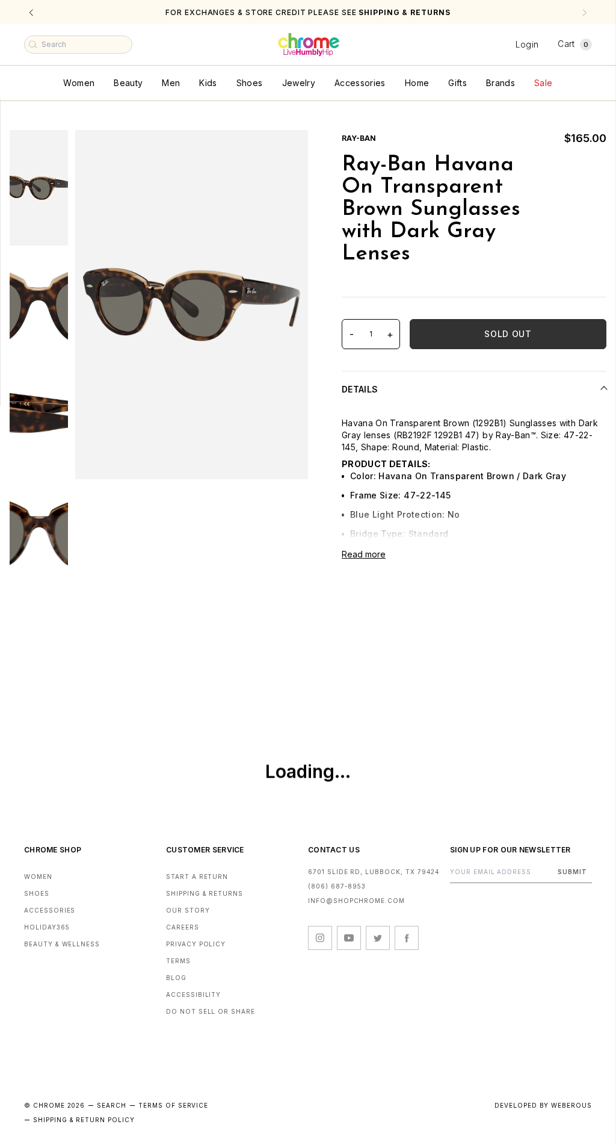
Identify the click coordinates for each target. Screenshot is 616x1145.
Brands (500, 83)
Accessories (360, 83)
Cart (573, 44)
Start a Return (197, 876)
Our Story (188, 910)
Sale (543, 83)
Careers (182, 927)
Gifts (457, 83)
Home (417, 83)
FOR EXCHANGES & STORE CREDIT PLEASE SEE (307, 12)
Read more (364, 554)
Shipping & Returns (204, 893)
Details (360, 389)
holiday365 (47, 927)
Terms (178, 960)
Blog (176, 977)
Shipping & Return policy (84, 1119)
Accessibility (193, 994)
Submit (572, 871)
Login (527, 44)
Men (171, 83)
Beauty (128, 83)
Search (111, 1105)
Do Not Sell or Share (210, 1011)
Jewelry (298, 83)
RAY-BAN (359, 138)
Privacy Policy (196, 944)
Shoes (249, 83)
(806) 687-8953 (337, 886)
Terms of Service (173, 1105)
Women (78, 83)
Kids (208, 83)
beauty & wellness (62, 944)
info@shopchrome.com (356, 900)
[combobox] (78, 45)
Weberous (571, 1105)
